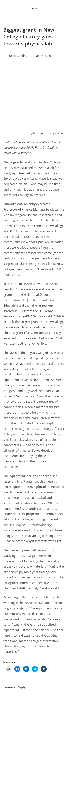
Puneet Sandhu (17, 55)
